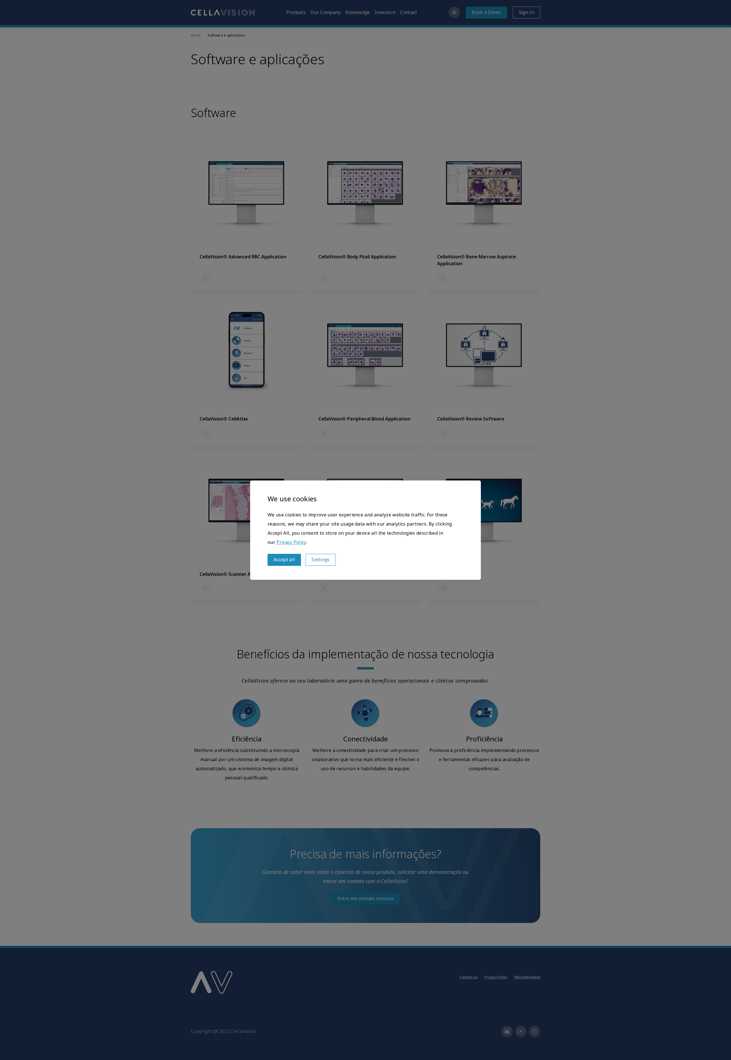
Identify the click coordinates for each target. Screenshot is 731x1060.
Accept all (284, 559)
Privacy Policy (291, 542)
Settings (321, 559)
